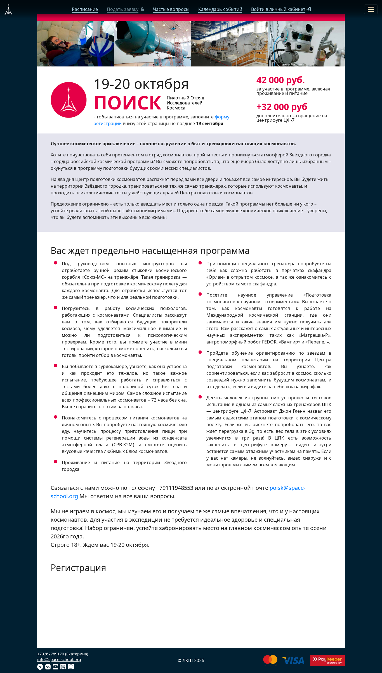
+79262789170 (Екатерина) (62, 654)
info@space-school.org (59, 659)
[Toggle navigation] (371, 9)
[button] (125, 9)
